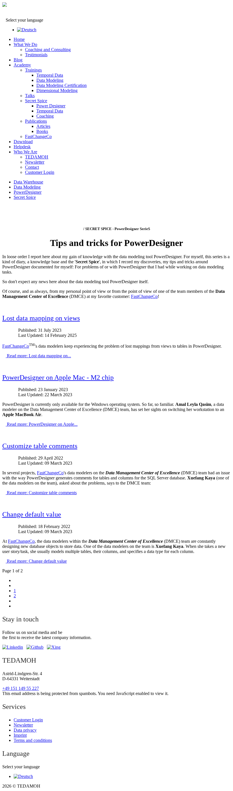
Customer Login (39, 172)
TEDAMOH (36, 157)
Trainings (33, 70)
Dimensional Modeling (57, 90)
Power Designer (50, 105)
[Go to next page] (15, 600)
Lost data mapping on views (41, 318)
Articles (43, 126)
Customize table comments (39, 446)
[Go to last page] (15, 606)
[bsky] (34, 647)
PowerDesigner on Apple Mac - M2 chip (58, 377)
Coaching (45, 116)
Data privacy (25, 730)
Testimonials (36, 54)
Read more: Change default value (36, 561)
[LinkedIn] (12, 647)
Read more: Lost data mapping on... (38, 355)
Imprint (20, 735)
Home (19, 39)
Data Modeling (49, 80)
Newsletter (34, 162)
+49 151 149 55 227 (20, 688)
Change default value (31, 514)
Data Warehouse (28, 182)
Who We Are (25, 151)
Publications (36, 121)
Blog (18, 59)
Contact (32, 167)
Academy (22, 64)
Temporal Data (49, 75)
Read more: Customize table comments (41, 492)
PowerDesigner (27, 192)
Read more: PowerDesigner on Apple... (42, 424)
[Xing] (54, 647)
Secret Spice (36, 100)
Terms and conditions (33, 740)
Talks (30, 95)
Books (42, 131)
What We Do (25, 44)
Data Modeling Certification (61, 85)
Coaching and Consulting (48, 49)
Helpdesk (22, 146)
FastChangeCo (38, 136)
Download (23, 141)
